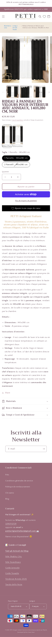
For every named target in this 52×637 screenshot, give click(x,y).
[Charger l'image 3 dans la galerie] (39, 92)
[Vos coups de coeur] (44, 16)
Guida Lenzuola (12, 568)
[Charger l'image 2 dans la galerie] (26, 92)
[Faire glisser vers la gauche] (3, 92)
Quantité (5, 172)
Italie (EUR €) (16, 606)
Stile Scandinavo (13, 562)
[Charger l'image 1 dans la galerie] (13, 92)
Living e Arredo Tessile (15, 27)
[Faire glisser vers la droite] (49, 92)
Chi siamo (9, 493)
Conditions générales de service (19, 481)
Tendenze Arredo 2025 (16, 579)
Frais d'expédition (17, 120)
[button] (3, 16)
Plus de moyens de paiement (26, 201)
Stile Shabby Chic (13, 556)
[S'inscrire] (44, 449)
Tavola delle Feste (13, 584)
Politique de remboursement (17, 487)
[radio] (7, 136)
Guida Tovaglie (12, 573)
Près (7, 475)
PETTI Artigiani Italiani (16, 630)
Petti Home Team (30, 632)
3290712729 (10, 524)
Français (35, 606)
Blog (7, 499)
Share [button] (7, 393)
